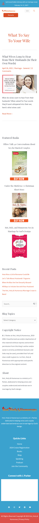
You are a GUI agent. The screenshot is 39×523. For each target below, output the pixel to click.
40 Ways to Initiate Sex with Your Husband (18, 286)
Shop (20, 455)
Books (19, 451)
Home (19, 444)
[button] (34, 10)
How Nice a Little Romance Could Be (15, 274)
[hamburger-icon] (27, 10)
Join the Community (19, 466)
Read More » (7, 113)
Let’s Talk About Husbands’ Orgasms (16, 278)
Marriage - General (21, 68)
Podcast (19, 462)
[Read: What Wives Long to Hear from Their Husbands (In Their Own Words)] (19, 84)
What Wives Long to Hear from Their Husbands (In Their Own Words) (19, 60)
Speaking (19, 459)
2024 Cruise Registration (19, 447)
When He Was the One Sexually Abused (16, 282)
